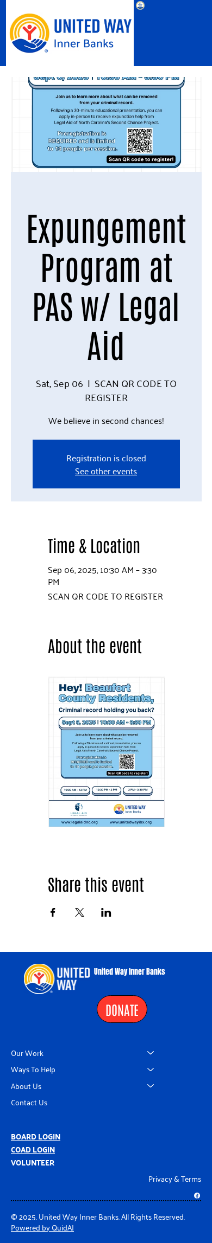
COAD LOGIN (33, 1149)
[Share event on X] (79, 912)
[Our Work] (151, 1053)
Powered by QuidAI (42, 1227)
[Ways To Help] (151, 1069)
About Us (26, 1085)
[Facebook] (197, 1196)
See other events (106, 470)
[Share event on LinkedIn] (106, 912)
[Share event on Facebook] (53, 912)
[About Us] (151, 1086)
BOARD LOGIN (35, 1136)
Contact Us (29, 1102)
